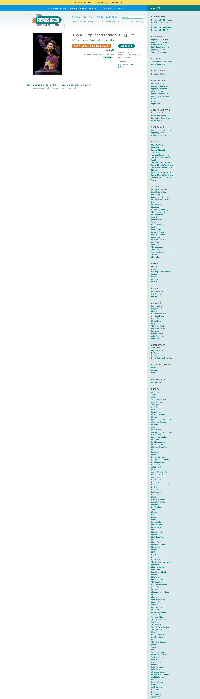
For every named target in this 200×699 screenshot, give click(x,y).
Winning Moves (157, 652)
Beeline (154, 664)
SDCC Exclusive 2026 (160, 84)
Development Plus (158, 442)
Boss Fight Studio (158, 667)
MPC (153, 552)
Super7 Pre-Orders (158, 50)
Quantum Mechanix (159, 584)
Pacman (154, 277)
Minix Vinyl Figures (159, 544)
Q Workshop (156, 662)
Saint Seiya (155, 339)
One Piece (155, 319)
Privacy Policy (52, 85)
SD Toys (154, 589)
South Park (155, 244)
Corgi (153, 427)
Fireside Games (157, 462)
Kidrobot (154, 512)
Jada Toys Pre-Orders (160, 42)
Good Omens (156, 217)
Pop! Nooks (155, 104)
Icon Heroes (156, 492)
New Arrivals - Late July (161, 27)
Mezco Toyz (156, 542)
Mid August (91, 3)
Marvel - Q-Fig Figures (107, 40)
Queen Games (156, 587)
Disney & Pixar (157, 291)
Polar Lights (156, 569)
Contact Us (111, 17)
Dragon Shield (156, 449)
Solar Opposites (157, 336)
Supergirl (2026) (158, 150)
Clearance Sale (157, 91)
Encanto (154, 296)
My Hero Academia (158, 311)
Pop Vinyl (53, 8)
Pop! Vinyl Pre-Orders (160, 40)
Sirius (153, 594)
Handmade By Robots (160, 484)
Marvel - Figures (89, 40)
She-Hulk (155, 257)
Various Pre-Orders (159, 52)
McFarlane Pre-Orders (160, 47)
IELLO (153, 497)
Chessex (154, 424)
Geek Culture (156, 687)
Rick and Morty (157, 239)
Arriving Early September (161, 62)
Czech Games (156, 434)
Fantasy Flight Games (160, 459)
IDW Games (156, 494)
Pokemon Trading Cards (161, 94)
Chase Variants (157, 120)
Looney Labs (156, 522)
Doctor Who (156, 230)
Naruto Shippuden (158, 314)
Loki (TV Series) (157, 225)
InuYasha (155, 331)
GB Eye (154, 469)
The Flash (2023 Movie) (161, 162)
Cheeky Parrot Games (160, 674)
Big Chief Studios (158, 414)
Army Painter (156, 402)
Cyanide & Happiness (160, 135)
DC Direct (155, 439)
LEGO (153, 373)
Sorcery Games (157, 602)
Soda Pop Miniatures (159, 599)
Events (100, 17)
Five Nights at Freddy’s (160, 272)
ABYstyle (155, 392)
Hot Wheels (156, 694)
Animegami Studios (159, 399)
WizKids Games (157, 657)
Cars (90, 8)
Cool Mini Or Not (158, 677)
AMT (153, 397)
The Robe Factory (158, 582)
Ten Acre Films (157, 617)
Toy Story (155, 152)
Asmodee (155, 404)
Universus (155, 639)
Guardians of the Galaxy (161, 172)
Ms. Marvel (155, 195)
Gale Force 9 (156, 467)
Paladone (155, 564)
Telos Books (156, 614)
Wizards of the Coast (160, 654)
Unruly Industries (158, 637)
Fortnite (154, 267)
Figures (64, 8)
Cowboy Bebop (157, 334)
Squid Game (156, 227)
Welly (153, 644)
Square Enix (156, 604)
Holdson (154, 692)
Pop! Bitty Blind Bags (159, 86)
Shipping (76, 17)
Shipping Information (69, 85)
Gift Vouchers (156, 382)
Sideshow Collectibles (160, 592)
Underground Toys (158, 634)
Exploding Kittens (158, 133)
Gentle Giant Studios (159, 472)
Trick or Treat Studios (160, 627)
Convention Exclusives (160, 118)
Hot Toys (154, 489)
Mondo (154, 549)
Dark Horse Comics (159, 437)
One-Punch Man (157, 316)
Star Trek (155, 242)
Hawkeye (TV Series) (159, 210)
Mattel (154, 529)
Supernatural (156, 237)
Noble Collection (158, 557)
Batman (154, 355)
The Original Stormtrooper (162, 562)
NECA (153, 101)
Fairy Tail (155, 324)
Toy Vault (155, 622)
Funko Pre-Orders (158, 45)
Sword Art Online (158, 329)
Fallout (154, 282)
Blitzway (154, 417)
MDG (153, 539)
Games (82, 8)
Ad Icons (154, 370)
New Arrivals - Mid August (162, 20)
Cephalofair (156, 669)
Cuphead (154, 279)
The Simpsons (157, 247)
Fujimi (153, 684)
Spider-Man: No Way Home (162, 165)
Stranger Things (157, 232)
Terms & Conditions (35, 85)
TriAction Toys (157, 624)
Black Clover (156, 321)
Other (121, 8)
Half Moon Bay (157, 479)
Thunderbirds (156, 249)
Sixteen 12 (155, 597)
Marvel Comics (157, 350)
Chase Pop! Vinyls (158, 115)
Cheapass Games (158, 672)
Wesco (154, 647)
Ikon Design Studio (158, 502)
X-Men (121, 67)
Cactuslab (72, 88)
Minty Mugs (156, 547)
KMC (153, 514)
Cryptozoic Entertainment (161, 432)
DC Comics (155, 353)
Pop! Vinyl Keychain (159, 89)
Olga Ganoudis (157, 559)
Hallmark (155, 482)
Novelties (100, 8)
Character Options (158, 422)
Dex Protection (157, 444)
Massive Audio (157, 532)
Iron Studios (156, 507)
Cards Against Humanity (161, 130)
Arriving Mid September (161, 64)
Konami (154, 517)
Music (153, 368)
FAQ (84, 17)
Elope (153, 454)
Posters (111, 8)
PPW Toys (155, 577)
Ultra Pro (154, 632)
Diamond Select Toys (159, 447)
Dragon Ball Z (156, 309)
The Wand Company (159, 642)
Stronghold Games (158, 612)
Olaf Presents (156, 294)
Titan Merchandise (159, 619)
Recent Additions (158, 74)
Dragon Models (157, 682)
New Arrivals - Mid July (160, 30)
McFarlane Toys (157, 537)
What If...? (155, 222)
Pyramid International (160, 579)
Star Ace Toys (156, 607)
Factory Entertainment (160, 457)
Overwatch (155, 269)
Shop (91, 17)
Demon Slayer (156, 306)
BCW (153, 409)
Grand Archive (157, 474)
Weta (153, 649)
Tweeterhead (156, 629)
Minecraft (155, 274)
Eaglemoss (155, 452)
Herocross (155, 689)
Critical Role (156, 429)
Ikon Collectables (158, 499)
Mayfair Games (157, 534)
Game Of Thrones (158, 234)
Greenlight (155, 477)
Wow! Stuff (155, 659)
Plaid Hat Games (158, 567)
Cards (73, 8)
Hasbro (154, 487)
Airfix (153, 394)
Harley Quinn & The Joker (161, 358)
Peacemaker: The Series (161, 197)
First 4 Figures (157, 464)
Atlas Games (156, 407)
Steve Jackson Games (160, 609)
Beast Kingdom (157, 412)
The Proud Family (158, 326)
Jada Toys (155, 509)
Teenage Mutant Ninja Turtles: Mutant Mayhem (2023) (161, 157)
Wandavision (156, 220)
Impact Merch (157, 504)
